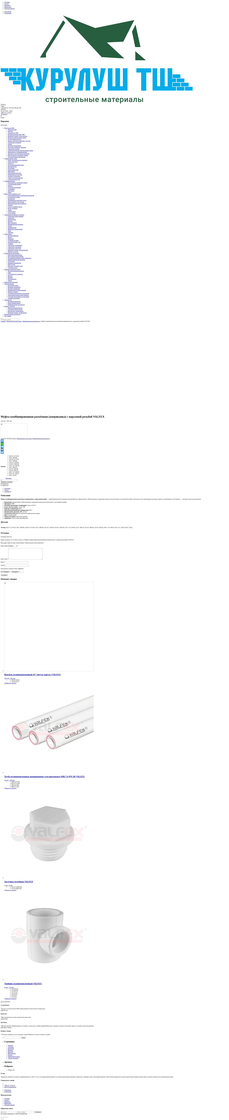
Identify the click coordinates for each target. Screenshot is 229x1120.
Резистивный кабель (14, 303)
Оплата (6, 4)
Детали (6, 490)
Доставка (7, 2)
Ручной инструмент (14, 197)
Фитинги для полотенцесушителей (18, 154)
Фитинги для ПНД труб (15, 266)
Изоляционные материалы (12, 314)
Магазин (10, 1052)
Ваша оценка (5, 546)
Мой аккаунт (12, 1053)
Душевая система (13, 240)
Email (3, 565)
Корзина (10, 1050)
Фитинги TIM (12, 129)
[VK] (114, 449)
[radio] (14, 456)
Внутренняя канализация (15, 256)
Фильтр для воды (9, 306)
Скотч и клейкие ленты (15, 207)
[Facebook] (114, 440)
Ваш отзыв (4, 559)
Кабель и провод (13, 292)
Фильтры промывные (14, 145)
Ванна (10, 237)
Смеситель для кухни (14, 248)
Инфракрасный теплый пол (16, 304)
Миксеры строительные (15, 229)
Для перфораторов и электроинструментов (21, 195)
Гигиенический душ (14, 242)
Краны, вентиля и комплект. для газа (19, 141)
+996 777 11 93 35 (6, 112)
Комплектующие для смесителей (18, 250)
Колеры (10, 277)
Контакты (7, 5)
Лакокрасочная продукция (12, 269)
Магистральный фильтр (15, 308)
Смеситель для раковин (15, 245)
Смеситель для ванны (14, 247)
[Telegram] (114, 446)
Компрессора (12, 219)
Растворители (12, 279)
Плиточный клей (13, 170)
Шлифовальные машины (15, 224)
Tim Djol (118, 1115)
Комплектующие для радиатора (17, 136)
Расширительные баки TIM (16, 134)
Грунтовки (11, 168)
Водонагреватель (13, 235)
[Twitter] (114, 452)
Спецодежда (11, 211)
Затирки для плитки (14, 176)
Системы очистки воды (15, 309)
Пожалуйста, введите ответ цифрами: (12, 568)
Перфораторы (12, 227)
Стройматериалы (9, 181)
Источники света (13, 285)
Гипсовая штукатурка (14, 173)
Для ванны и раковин (14, 142)
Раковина (11, 239)
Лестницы (11, 190)
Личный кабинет (9, 8)
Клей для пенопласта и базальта (17, 160)
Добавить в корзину (6, 482)
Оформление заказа (14, 1056)
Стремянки (11, 189)
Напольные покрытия (11, 282)
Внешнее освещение (14, 287)
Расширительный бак (14, 263)
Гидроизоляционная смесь (16, 165)
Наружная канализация (15, 255)
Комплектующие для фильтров (17, 313)
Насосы (10, 221)
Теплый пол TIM (13, 133)
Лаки (9, 272)
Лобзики (10, 232)
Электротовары (9, 284)
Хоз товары (7, 316)
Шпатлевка (11, 171)
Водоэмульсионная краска (16, 271)
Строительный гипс (14, 179)
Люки (9, 192)
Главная (3, 321)
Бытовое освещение (14, 288)
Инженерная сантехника (11, 253)
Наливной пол (12, 166)
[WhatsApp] (114, 443)
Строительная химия (14, 184)
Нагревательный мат (14, 301)
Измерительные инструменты (17, 203)
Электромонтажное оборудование (18, 295)
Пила (9, 231)
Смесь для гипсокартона (15, 178)
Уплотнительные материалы (16, 157)
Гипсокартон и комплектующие (17, 182)
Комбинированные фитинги (16, 260)
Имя (2, 562)
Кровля (10, 186)
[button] (4, 484)
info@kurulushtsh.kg (10, 1087)
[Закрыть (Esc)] (1, 1117)
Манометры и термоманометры (17, 152)
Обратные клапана (13, 149)
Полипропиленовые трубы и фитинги (19, 258)
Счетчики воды (12, 268)
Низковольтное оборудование (17, 290)
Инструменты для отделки (16, 202)
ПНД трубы (11, 264)
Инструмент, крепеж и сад (12, 194)
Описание (7, 488)
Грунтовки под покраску (15, 274)
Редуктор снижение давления (17, 147)
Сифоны (10, 243)
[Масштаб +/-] (7, 1117)
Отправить (38, 1112)
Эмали (10, 280)
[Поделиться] (3, 1117)
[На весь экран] (5, 1117)
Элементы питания (14, 298)
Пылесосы (11, 218)
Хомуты (10, 131)
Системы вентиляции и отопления (18, 293)
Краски (10, 276)
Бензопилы (11, 198)
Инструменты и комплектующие (18, 155)
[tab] (116, 488)
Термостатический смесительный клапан (20, 150)
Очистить (8, 478)
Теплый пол (8, 300)
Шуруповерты (12, 223)
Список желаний (13, 1058)
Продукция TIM (9, 128)
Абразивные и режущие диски (17, 200)
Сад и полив (11, 213)
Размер (3, 466)
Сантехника (8, 234)
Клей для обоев (12, 208)
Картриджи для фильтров (15, 311)
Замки (10, 210)
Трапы (10, 144)
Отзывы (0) (7, 491)
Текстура (10, 163)
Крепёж (10, 205)
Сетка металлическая (14, 187)
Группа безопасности (14, 139)
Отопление (11, 261)
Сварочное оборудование (15, 216)
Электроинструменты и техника (14, 215)
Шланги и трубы (13, 251)
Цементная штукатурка (15, 174)
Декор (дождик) (12, 162)
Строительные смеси (10, 158)
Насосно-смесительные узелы (17, 137)
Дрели (10, 226)
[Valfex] (14, 437)
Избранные (7, 7)
